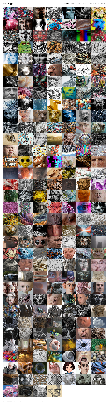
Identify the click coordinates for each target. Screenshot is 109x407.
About (92, 3)
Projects (66, 3)
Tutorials (85, 3)
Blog (79, 3)
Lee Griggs (8, 3)
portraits (73, 3)
